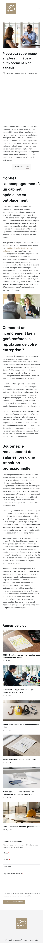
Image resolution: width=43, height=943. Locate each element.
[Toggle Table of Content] (26, 167)
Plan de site (33, 940)
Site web (7, 866)
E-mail (7, 860)
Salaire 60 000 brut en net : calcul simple (19, 759)
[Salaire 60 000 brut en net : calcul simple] (21, 745)
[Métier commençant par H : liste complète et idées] (21, 710)
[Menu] (39, 9)
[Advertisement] (21, 101)
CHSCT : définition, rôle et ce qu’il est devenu (21, 827)
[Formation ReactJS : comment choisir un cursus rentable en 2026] (21, 675)
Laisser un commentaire (14, 902)
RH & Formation (32, 73)
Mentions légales (20, 940)
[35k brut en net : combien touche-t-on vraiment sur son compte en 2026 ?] (21, 777)
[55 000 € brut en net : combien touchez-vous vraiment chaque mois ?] (21, 641)
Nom (6, 853)
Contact (8, 940)
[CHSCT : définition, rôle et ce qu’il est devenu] (21, 812)
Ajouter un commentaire (13, 874)
